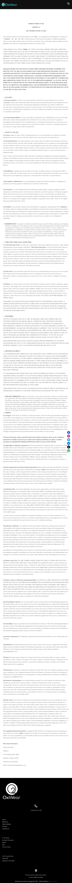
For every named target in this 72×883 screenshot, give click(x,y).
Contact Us (5, 829)
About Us (5, 822)
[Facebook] (68, 432)
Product (4, 826)
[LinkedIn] (68, 443)
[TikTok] (68, 446)
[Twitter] (68, 439)
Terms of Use (53, 881)
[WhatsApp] (68, 450)
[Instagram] (68, 436)
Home (4, 819)
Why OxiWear (6, 824)
